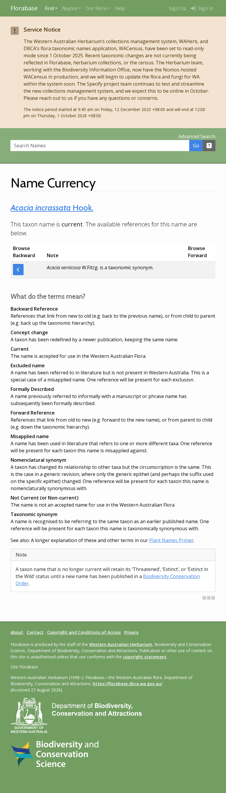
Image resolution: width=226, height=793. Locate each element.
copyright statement (145, 657)
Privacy (131, 632)
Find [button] (49, 8)
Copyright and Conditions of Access (84, 632)
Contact (35, 632)
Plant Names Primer (171, 540)
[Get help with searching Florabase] (209, 145)
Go (196, 145)
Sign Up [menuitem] (177, 8)
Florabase (24, 8)
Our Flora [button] (96, 8)
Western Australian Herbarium (120, 644)
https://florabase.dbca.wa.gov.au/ (127, 683)
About (17, 632)
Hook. (52, 208)
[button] (71, 8)
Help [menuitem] (120, 8)
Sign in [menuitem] (205, 8)
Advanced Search (196, 136)
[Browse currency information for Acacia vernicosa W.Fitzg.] (18, 269)
